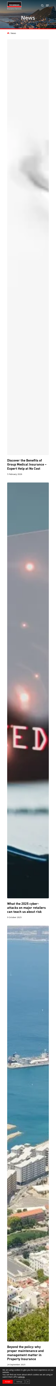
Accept (7, 1382)
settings (21, 1377)
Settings (19, 1382)
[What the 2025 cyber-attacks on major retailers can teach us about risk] (28, 690)
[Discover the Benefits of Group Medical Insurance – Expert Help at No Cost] (28, 247)
